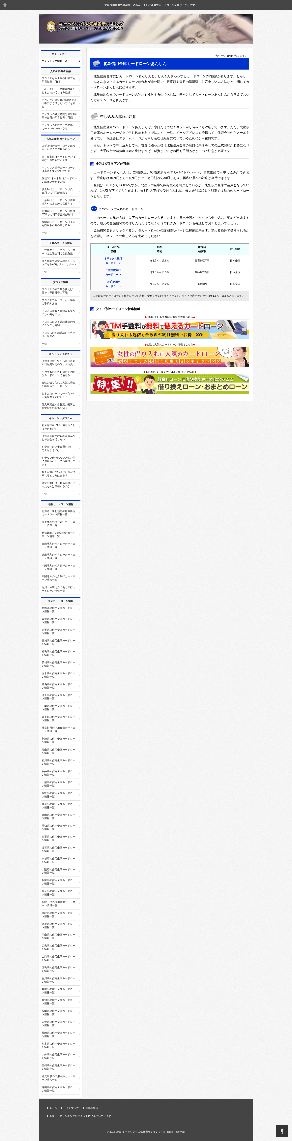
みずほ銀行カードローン (113, 284)
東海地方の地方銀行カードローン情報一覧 (58, 545)
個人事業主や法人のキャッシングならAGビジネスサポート (59, 263)
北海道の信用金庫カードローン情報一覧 (58, 609)
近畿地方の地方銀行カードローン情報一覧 (58, 556)
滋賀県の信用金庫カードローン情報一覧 (58, 849)
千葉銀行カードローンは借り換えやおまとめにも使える (58, 202)
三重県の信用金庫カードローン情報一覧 (58, 838)
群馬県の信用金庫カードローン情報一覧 (58, 686)
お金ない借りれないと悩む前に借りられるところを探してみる (58, 461)
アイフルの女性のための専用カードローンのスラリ (58, 127)
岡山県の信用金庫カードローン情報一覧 (58, 936)
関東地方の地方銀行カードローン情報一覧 (58, 523)
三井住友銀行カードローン (113, 272)
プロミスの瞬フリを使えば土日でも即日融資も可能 (58, 291)
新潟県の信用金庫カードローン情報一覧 (58, 740)
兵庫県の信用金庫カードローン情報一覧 (58, 882)
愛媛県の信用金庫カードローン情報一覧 (58, 991)
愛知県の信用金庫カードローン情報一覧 (58, 827)
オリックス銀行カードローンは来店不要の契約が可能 (58, 169)
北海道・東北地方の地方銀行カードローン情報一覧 (58, 513)
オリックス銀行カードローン (113, 260)
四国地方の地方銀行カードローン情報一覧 (58, 578)
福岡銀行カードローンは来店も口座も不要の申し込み (58, 224)
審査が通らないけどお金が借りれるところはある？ (58, 474)
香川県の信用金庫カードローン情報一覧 (58, 980)
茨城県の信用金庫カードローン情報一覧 (58, 664)
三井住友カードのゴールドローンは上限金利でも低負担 (58, 252)
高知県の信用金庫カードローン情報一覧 (58, 1002)
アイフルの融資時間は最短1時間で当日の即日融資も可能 (59, 116)
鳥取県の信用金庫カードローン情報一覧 (58, 914)
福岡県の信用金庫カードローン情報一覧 (58, 1012)
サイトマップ (71, 1108)
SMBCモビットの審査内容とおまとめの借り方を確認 (58, 91)
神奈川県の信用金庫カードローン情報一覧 (58, 729)
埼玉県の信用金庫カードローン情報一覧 (58, 697)
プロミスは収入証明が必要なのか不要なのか (58, 312)
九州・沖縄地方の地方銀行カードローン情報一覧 (58, 589)
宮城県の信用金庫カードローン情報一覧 (58, 642)
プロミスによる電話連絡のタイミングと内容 (58, 323)
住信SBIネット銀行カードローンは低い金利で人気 (59, 180)
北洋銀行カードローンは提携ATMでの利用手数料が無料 (58, 213)
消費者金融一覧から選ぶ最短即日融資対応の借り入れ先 (58, 362)
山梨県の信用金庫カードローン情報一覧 (58, 784)
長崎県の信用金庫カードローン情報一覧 (58, 1034)
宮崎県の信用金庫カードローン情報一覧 (58, 1067)
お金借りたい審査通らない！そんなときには (58, 448)
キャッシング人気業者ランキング (5, 5)
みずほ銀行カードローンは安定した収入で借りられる (58, 147)
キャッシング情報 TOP (55, 60)
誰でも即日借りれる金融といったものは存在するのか (58, 484)
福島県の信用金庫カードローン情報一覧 (58, 653)
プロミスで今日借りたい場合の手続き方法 (58, 302)
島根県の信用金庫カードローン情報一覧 (58, 925)
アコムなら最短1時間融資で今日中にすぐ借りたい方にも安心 (59, 103)
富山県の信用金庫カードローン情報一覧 (58, 751)
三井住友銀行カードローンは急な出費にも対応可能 (58, 158)
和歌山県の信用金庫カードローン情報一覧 (58, 904)
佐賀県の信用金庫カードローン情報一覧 (58, 1023)
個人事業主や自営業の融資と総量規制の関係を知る (58, 406)
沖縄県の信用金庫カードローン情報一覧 (58, 1089)
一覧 (44, 232)
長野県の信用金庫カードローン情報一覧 (58, 795)
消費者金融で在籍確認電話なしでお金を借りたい (58, 438)
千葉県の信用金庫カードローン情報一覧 (58, 707)
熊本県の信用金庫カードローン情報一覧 (58, 1045)
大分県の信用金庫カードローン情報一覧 (58, 1056)
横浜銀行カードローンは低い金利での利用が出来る (58, 191)
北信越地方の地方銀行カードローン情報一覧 (58, 534)
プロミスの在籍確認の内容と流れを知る (58, 334)
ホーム (53, 1108)
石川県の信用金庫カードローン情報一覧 (58, 762)
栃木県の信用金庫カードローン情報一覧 (58, 675)
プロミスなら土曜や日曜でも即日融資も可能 (58, 80)
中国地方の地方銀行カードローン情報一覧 (58, 567)
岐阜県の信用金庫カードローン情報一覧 (58, 806)
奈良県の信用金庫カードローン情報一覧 (58, 893)
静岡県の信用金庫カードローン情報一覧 (58, 816)
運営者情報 (91, 1108)
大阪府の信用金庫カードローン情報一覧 (58, 871)
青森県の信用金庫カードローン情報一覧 (58, 620)
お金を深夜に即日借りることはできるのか (58, 427)
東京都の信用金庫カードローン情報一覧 (58, 718)
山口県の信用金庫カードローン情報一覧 (58, 958)
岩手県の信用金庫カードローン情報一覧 (58, 631)
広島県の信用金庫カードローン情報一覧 (58, 947)
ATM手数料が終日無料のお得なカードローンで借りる (58, 373)
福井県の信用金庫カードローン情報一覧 (58, 773)
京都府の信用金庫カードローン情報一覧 (58, 860)
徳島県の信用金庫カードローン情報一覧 (58, 969)
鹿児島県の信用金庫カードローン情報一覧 (58, 1078)
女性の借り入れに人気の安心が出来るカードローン (58, 384)
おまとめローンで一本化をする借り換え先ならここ (58, 395)
